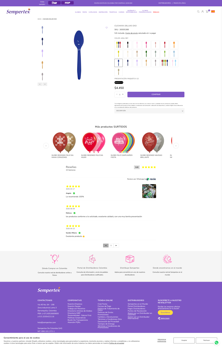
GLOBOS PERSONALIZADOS (145, 11)
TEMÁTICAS (113, 12)
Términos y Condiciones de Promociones (109, 327)
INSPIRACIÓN (103, 12)
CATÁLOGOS (93, 12)
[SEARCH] (198, 11)
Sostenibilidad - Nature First (79, 315)
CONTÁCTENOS (45, 300)
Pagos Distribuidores (136, 308)
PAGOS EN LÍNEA (180, 3)
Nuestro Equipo (74, 306)
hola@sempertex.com (47, 322)
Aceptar (184, 340)
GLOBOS (78, 12)
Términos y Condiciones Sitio (110, 319)
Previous (50, 55)
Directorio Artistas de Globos (80, 311)
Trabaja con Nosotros (76, 308)
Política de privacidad (116, 343)
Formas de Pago (104, 306)
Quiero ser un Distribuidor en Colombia (140, 314)
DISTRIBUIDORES (165, 3)
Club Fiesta (102, 304)
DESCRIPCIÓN (121, 111)
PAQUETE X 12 (119, 82)
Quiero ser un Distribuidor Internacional (139, 318)
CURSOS (121, 12)
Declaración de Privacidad (108, 321)
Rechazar (206, 340)
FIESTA (84, 12)
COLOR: (121, 38)
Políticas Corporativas (77, 317)
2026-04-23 (70, 228)
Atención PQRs (74, 322)
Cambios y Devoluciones (108, 317)
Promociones (103, 314)
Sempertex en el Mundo (138, 304)
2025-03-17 (70, 189)
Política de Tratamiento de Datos (109, 309)
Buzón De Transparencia (78, 320)
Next (107, 55)
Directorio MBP (74, 313)
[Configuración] (212, 11)
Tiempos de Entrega (106, 324)
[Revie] (151, 179)
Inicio (39, 19)
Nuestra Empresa (75, 304)
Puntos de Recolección (137, 311)
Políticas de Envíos (105, 312)
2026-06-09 (70, 209)
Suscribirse (165, 312)
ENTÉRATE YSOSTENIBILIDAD (131, 11)
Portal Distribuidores (136, 306)
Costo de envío (131, 33)
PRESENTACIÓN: (126, 79)
